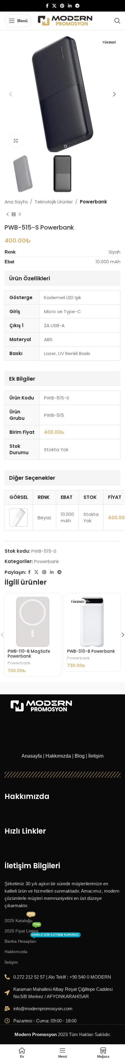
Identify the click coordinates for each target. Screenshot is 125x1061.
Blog (80, 756)
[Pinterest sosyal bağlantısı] (62, 6)
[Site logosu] (65, 20)
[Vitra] (33, 688)
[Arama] (117, 21)
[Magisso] (91, 688)
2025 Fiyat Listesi (22, 929)
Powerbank (93, 202)
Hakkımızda (58, 756)
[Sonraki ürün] (20, 215)
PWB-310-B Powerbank (91, 651)
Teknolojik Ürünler (54, 202)
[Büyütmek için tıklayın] (16, 141)
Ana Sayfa (16, 202)
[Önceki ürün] (8, 215)
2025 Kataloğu (19, 919)
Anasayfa (32, 756)
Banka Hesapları (42, 940)
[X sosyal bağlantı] (54, 6)
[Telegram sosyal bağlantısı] (77, 6)
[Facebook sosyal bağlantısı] (47, 6)
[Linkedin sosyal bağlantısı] (69, 6)
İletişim (95, 756)
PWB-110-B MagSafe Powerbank (29, 653)
